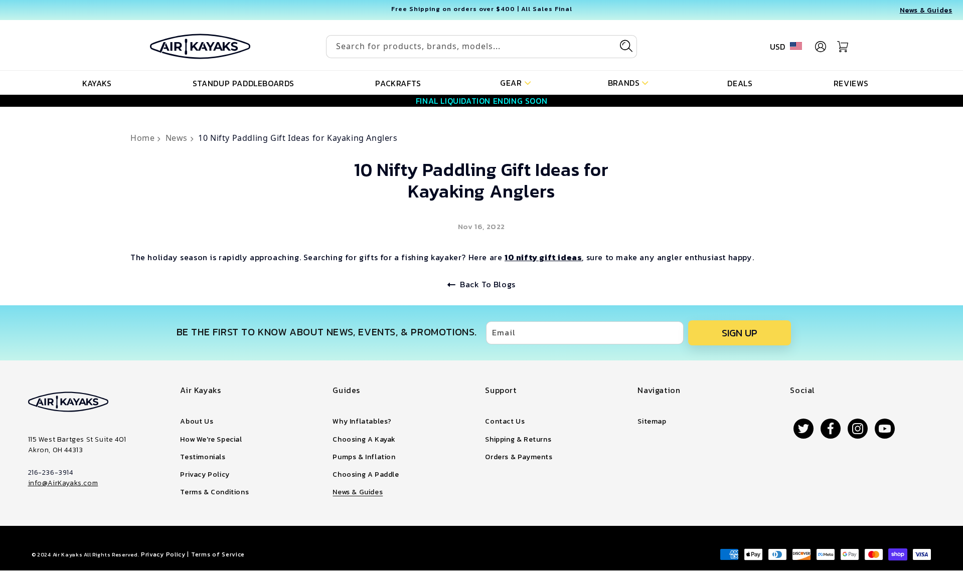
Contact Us (505, 421)
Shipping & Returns (518, 439)
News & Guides (358, 492)
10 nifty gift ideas (543, 257)
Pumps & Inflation (364, 457)
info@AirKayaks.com (63, 483)
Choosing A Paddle (366, 474)
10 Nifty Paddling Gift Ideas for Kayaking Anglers (297, 137)
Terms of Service (218, 554)
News (178, 137)
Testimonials (202, 457)
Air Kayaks (68, 554)
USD (777, 47)
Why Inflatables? (362, 421)
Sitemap (651, 421)
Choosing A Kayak (364, 439)
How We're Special (211, 439)
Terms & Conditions (214, 492)
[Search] (626, 46)
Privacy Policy (204, 474)
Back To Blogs (488, 284)
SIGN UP (739, 332)
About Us (196, 421)
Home (143, 137)
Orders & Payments (518, 457)
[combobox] (481, 46)
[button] (515, 82)
